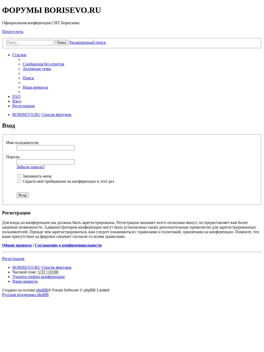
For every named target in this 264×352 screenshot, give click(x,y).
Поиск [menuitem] (28, 78)
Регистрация (13, 258)
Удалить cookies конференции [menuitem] (38, 276)
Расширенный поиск (87, 42)
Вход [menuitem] (16, 101)
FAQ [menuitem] (16, 96)
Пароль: (13, 157)
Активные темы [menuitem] (37, 68)
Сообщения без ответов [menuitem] (43, 64)
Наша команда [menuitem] (35, 87)
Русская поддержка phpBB (25, 294)
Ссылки (19, 55)
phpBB (42, 290)
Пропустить (12, 31)
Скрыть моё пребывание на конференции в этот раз (68, 181)
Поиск (61, 43)
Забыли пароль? (30, 167)
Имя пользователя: (22, 142)
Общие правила (17, 245)
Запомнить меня (36, 176)
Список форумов (56, 267)
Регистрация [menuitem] (23, 106)
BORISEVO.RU (26, 267)
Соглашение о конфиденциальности (68, 245)
